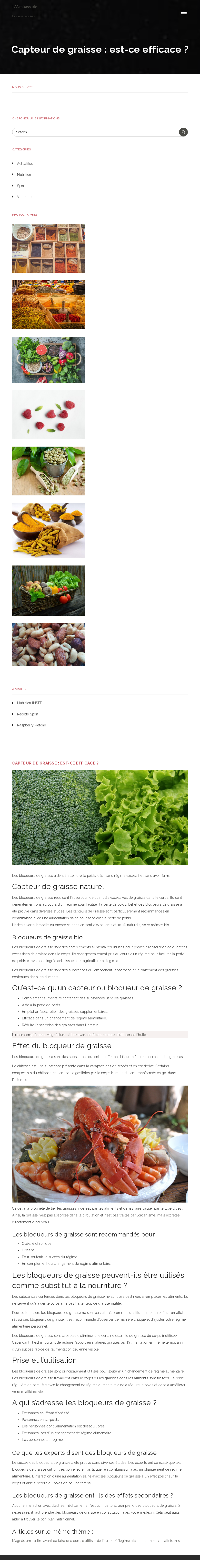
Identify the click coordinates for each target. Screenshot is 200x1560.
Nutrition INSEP (29, 703)
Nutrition (24, 175)
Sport (21, 186)
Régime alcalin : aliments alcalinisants (149, 1541)
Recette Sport (28, 714)
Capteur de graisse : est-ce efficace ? (55, 763)
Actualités (25, 164)
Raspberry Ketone (31, 725)
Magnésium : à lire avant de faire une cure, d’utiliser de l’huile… (97, 1035)
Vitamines (25, 197)
